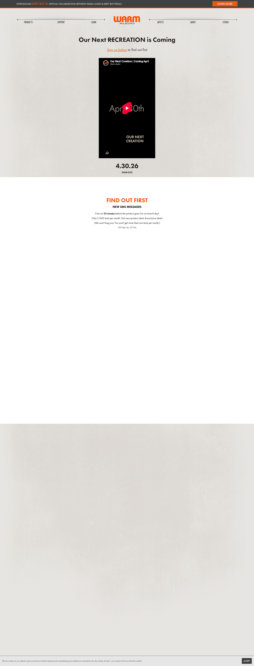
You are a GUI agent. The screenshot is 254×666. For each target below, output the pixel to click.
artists (160, 22)
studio (226, 22)
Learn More (225, 3)
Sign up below (117, 49)
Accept (247, 661)
